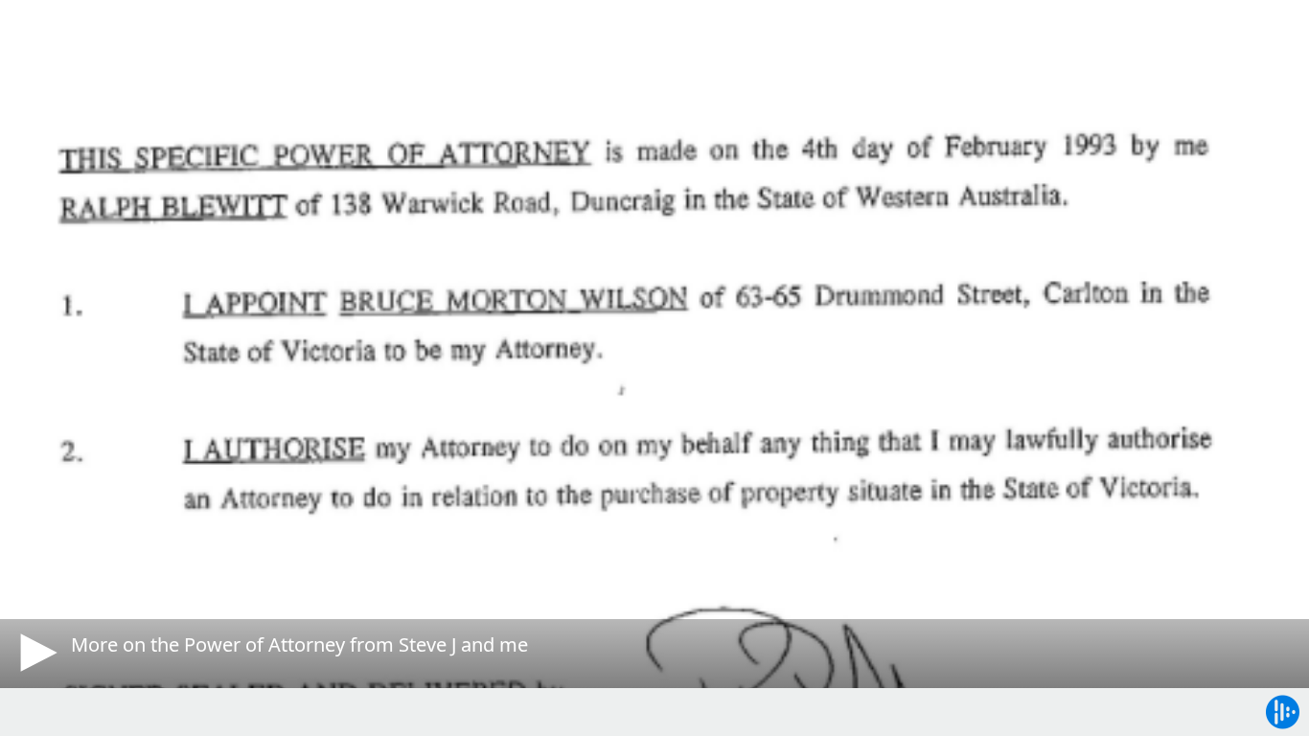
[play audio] (35, 652)
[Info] (37, 33)
